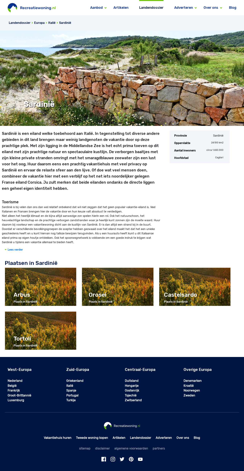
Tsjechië (130, 395)
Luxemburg (16, 400)
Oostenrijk (132, 390)
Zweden (189, 395)
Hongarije (132, 385)
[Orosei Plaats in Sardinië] (117, 286)
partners (159, 448)
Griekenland (74, 381)
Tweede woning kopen (92, 438)
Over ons (183, 438)
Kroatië (189, 385)
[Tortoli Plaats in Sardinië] (40, 330)
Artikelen (120, 8)
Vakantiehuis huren (57, 438)
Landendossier (151, 8)
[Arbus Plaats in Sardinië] (40, 286)
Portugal (72, 395)
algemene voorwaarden (131, 448)
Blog (232, 8)
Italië (69, 385)
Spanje (71, 390)
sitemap (85, 448)
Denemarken (193, 381)
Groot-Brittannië (19, 395)
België (12, 385)
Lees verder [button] (14, 249)
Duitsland (132, 381)
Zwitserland (133, 400)
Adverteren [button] (183, 8)
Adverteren (164, 438)
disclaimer (102, 448)
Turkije (71, 400)
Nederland (15, 381)
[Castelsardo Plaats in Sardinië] (194, 286)
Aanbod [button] (96, 8)
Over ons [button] (211, 8)
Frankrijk (14, 390)
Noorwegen (192, 390)
